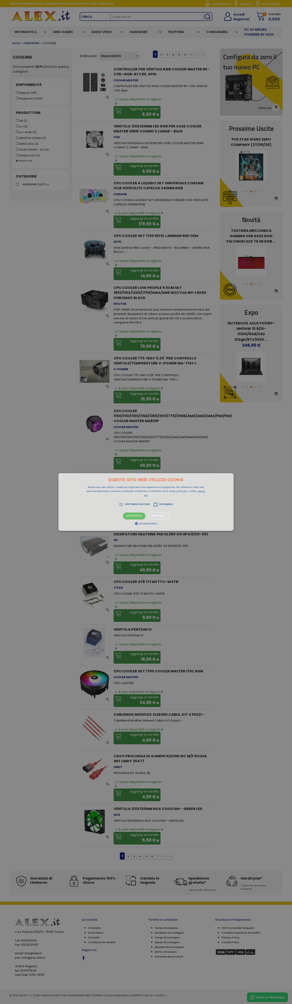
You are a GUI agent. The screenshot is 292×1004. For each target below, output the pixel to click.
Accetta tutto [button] (134, 516)
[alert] (146, 502)
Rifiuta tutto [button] (158, 516)
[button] (146, 502)
